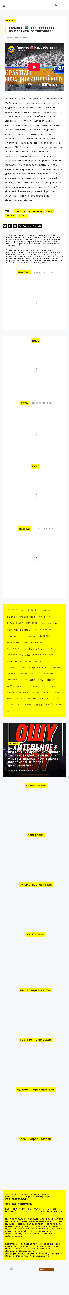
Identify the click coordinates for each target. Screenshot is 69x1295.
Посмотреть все (44, 272)
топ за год (25, 1211)
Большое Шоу (15, 623)
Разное (23, 215)
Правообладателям (50, 1211)
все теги (11, 1209)
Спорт (50, 680)
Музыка (25, 655)
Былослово (32, 623)
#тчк (8, 1256)
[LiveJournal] (34, 226)
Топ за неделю (32, 1209)
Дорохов (12, 636)
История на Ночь (16, 648)
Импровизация (33, 642)
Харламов (23, 692)
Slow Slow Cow (29, 610)
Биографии (44, 617)
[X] (20, 226)
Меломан (12, 655)
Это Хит (10, 704)
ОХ (21, 661)
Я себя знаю (53, 704)
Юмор (38, 704)
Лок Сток (51, 648)
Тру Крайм (30, 686)
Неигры (12, 661)
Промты (11, 674)
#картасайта (41, 1256)
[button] (56, 4)
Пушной (11, 215)
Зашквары (44, 636)
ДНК (35, 629)
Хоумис (35, 692)
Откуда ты (12, 667)
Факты (10, 692)
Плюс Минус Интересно (36, 667)
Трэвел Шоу (48, 686)
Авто (46, 610)
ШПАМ (27, 698)
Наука (49, 211)
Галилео (10, 20)
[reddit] (39, 226)
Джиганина (45, 629)
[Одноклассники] (10, 226)
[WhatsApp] (29, 226)
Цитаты (47, 692)
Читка (19, 698)
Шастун (38, 698)
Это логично (25, 704)
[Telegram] (15, 226)
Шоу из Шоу (53, 698)
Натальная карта (44, 655)
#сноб (43, 1253)
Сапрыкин (48, 674)
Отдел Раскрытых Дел (38, 661)
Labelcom (12, 610)
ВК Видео (49, 623)
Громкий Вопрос (18, 629)
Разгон (23, 674)
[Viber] (24, 226)
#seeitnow (30, 1244)
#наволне (25, 1251)
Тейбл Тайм (14, 686)
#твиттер (22, 1256)
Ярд (9, 711)
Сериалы (36, 680)
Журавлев (28, 636)
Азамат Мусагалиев (21, 617)
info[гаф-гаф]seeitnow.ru (27, 1197)
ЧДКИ (10, 698)
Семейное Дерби (17, 680)
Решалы (35, 674)
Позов (57, 667)
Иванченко (13, 642)
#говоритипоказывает (19, 1253)
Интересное (35, 211)
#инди (55, 1253)
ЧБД (56, 692)
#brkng (9, 1251)
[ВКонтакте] (5, 226)
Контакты (35, 648)
